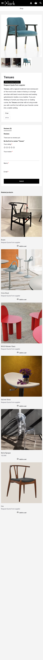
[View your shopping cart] (35, 3)
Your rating (8, 144)
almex (7, 117)
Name (6, 163)
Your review (8, 151)
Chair (7, 113)
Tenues (6, 89)
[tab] (8, 129)
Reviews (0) (8, 128)
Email (6, 172)
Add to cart (22, 246)
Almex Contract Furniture (12, 82)
